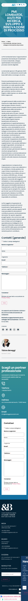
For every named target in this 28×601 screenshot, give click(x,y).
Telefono (5, 388)
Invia (4, 303)
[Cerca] (23, 5)
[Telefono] (21, 5)
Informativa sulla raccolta (9, 599)
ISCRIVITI (5, 579)
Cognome (5, 257)
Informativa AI (13, 589)
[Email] (19, 5)
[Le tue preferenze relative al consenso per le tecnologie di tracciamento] (2, 599)
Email (4, 412)
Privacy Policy (6, 298)
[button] (4, 5)
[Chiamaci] (17, 5)
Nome (3, 251)
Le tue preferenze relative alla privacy (13, 596)
